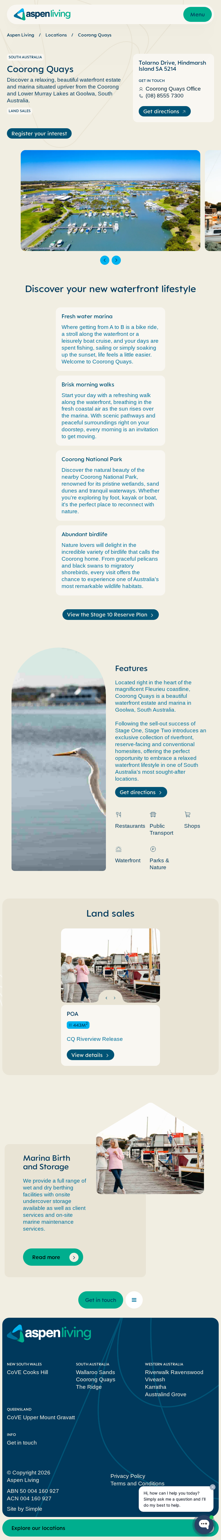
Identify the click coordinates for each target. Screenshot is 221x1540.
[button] (104, 260)
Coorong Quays (94, 34)
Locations (56, 34)
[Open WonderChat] (204, 1524)
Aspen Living (20, 34)
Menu (197, 14)
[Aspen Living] (42, 14)
